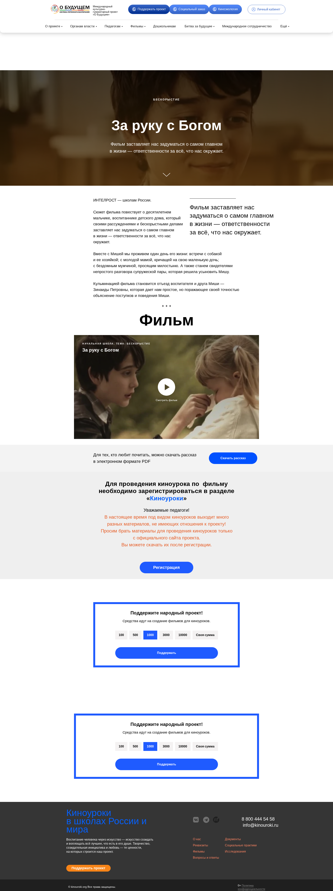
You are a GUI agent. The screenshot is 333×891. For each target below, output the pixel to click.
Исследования (235, 851)
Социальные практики (241, 845)
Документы (233, 839)
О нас (197, 839)
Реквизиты (200, 845)
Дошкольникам (164, 26)
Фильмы (136, 26)
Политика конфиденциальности (251, 887)
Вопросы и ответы (206, 857)
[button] (149, 9)
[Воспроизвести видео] (166, 387)
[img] (70, 9)
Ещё (283, 26)
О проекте (52, 26)
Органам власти (82, 26)
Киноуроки (166, 498)
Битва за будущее (198, 26)
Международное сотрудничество (247, 26)
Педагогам (112, 26)
